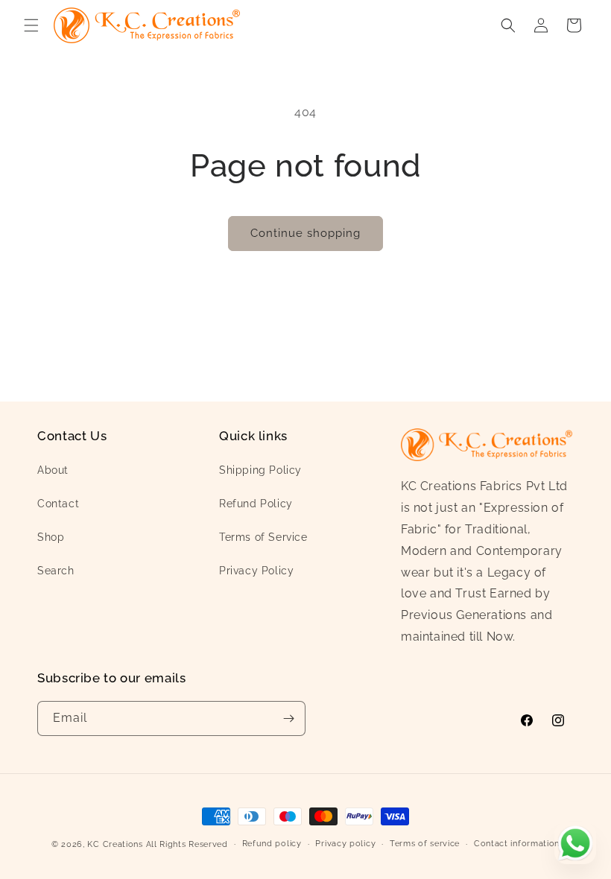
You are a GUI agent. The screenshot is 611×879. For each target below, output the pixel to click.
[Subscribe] (288, 718)
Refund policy (272, 843)
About (53, 470)
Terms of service (425, 843)
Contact (58, 504)
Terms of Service (263, 537)
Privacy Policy (256, 571)
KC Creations (114, 844)
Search (56, 571)
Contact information (517, 843)
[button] (31, 25)
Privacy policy (345, 843)
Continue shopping (305, 233)
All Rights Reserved (187, 844)
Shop (50, 537)
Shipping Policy (260, 470)
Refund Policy (256, 504)
